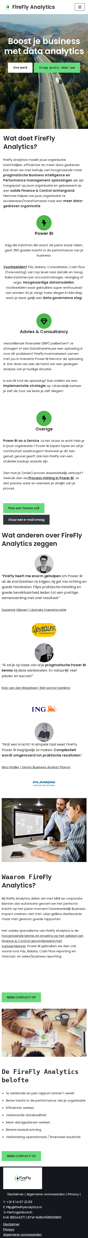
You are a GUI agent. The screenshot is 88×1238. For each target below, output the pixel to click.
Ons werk (20, 67)
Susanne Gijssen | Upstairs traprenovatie (34, 609)
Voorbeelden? (15, 267)
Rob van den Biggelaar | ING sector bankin (35, 687)
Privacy (74, 1194)
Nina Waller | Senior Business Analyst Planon (36, 767)
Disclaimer (16, 1194)
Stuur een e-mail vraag (26, 520)
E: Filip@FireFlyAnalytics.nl (22, 1207)
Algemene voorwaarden (46, 1194)
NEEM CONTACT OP (21, 997)
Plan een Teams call (23, 508)
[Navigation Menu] (80, 7)
